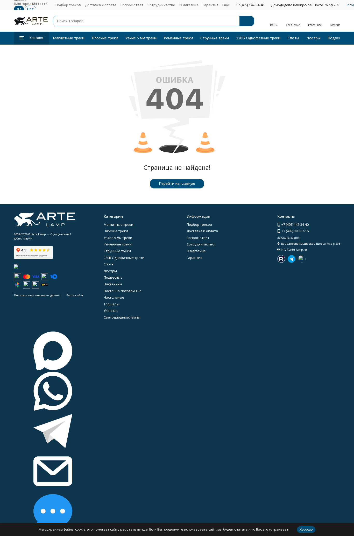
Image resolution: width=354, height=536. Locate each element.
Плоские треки (105, 38)
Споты (293, 38)
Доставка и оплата (100, 5)
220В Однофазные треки (258, 38)
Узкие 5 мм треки (141, 38)
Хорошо (306, 529)
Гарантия (210, 5)
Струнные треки (214, 38)
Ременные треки (178, 38)
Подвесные (338, 38)
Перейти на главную (177, 183)
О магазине (189, 5)
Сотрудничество (161, 5)
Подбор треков (68, 5)
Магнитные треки (68, 38)
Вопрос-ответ (132, 5)
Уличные (111, 310)
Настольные (114, 297)
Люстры (313, 38)
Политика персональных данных (37, 295)
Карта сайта (74, 295)
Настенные (113, 284)
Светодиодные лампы (122, 317)
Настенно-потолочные (122, 290)
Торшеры (111, 304)
